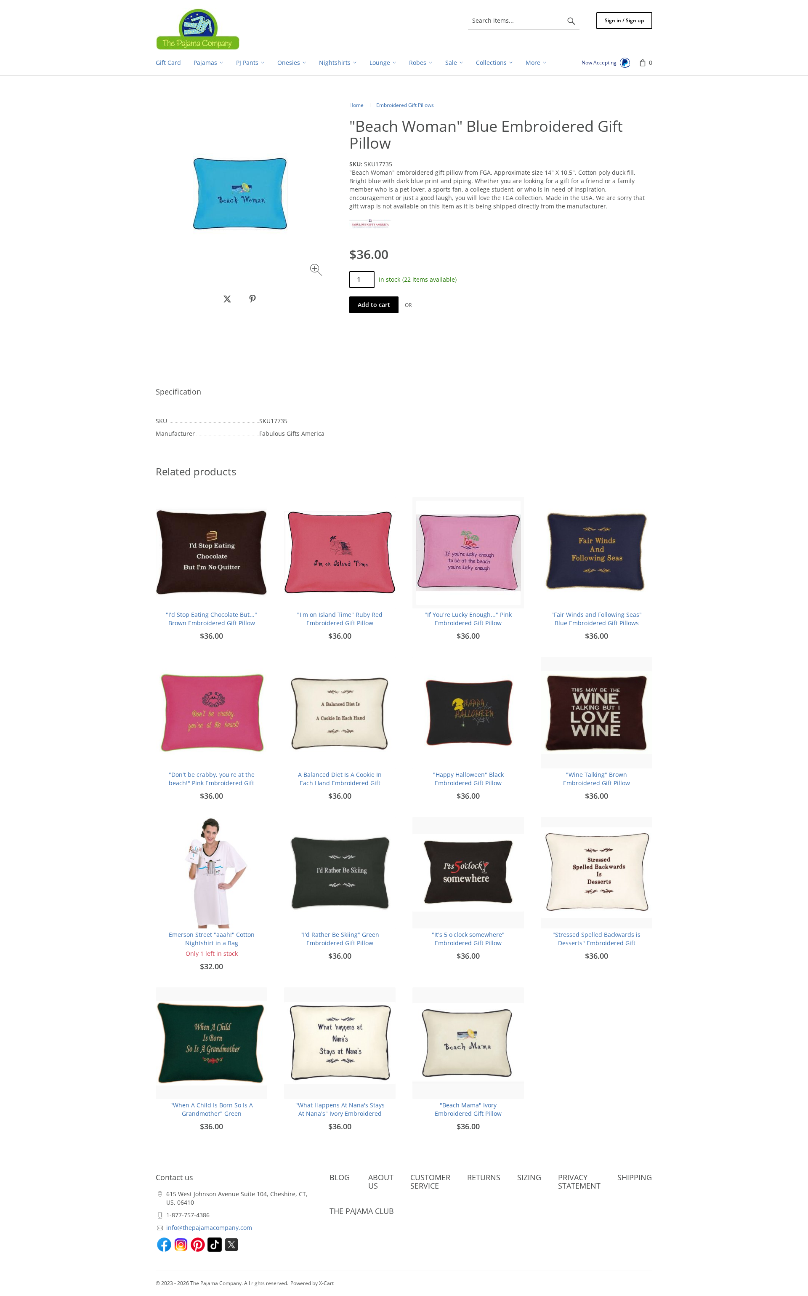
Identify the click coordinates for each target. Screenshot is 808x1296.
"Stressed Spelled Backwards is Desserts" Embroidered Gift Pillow (597, 943)
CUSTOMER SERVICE (430, 1181)
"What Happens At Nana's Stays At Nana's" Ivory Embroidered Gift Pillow (340, 1113)
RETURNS (483, 1177)
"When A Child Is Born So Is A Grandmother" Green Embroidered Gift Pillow (211, 1113)
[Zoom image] (317, 271)
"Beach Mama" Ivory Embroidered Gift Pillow (468, 1109)
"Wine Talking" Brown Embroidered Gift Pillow (596, 779)
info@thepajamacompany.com (209, 1228)
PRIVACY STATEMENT (579, 1181)
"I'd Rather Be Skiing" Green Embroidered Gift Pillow (339, 939)
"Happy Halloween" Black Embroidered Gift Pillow (468, 779)
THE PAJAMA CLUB (362, 1211)
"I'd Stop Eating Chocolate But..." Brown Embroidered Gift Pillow (211, 619)
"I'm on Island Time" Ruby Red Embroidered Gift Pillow (340, 619)
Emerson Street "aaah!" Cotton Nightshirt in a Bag (212, 939)
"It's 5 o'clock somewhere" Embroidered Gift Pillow (468, 939)
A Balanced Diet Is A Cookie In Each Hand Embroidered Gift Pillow (340, 783)
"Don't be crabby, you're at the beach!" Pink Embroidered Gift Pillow (212, 783)
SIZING (529, 1177)
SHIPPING (634, 1177)
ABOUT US (380, 1181)
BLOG (340, 1177)
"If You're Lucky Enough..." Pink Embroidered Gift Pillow (468, 619)
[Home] (198, 29)
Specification (178, 392)
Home (356, 105)
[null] (227, 299)
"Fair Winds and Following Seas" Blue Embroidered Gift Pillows (596, 619)
